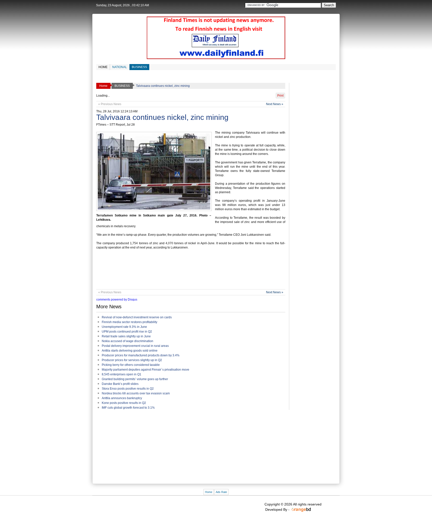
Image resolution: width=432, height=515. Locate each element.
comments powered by (116, 299)
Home (208, 491)
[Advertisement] (187, 272)
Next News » (274, 104)
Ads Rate (221, 491)
